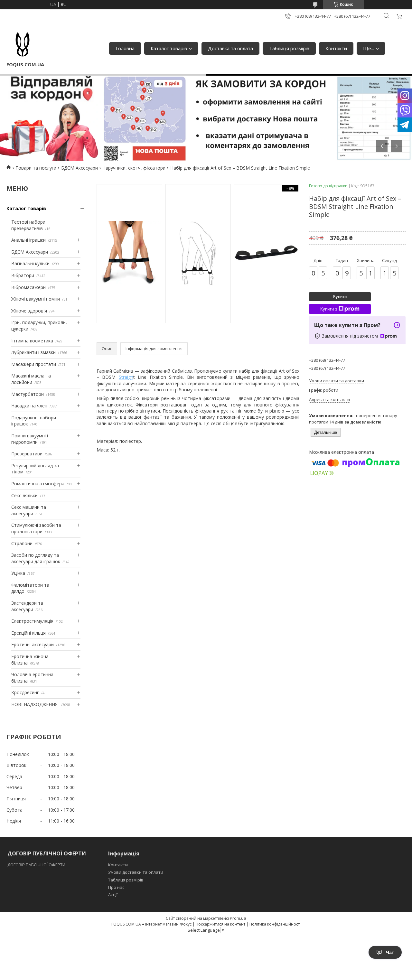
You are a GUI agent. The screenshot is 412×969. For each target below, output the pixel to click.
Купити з (328, 309)
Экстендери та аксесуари (27, 606)
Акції (112, 895)
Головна (125, 48)
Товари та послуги (35, 168)
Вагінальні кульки (30, 263)
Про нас (116, 887)
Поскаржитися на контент (220, 924)
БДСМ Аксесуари (79, 168)
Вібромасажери (28, 287)
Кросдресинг (25, 692)
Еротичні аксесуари (32, 644)
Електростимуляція (32, 621)
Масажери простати (33, 364)
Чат (390, 952)
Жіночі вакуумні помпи (35, 299)
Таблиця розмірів (289, 48)
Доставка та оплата (230, 48)
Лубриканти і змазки (33, 352)
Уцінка (18, 573)
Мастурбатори (27, 394)
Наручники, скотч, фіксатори (133, 168)
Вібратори (22, 275)
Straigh (126, 377)
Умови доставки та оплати (135, 872)
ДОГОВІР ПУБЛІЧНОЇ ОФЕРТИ (36, 865)
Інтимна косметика (32, 341)
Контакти (336, 48)
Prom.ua (238, 918)
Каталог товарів (169, 48)
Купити (340, 296)
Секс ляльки (24, 495)
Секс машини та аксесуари (28, 510)
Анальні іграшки (28, 240)
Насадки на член (29, 406)
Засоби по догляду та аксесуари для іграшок (35, 558)
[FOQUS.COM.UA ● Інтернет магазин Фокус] (22, 45)
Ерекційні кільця (28, 633)
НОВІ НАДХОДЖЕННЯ (35, 704)
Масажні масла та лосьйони (31, 379)
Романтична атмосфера (37, 483)
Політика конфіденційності (275, 924)
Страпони (22, 543)
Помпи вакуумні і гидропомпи (29, 439)
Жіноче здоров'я (29, 311)
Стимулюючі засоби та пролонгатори (36, 528)
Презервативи (26, 454)
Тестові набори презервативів (28, 225)
